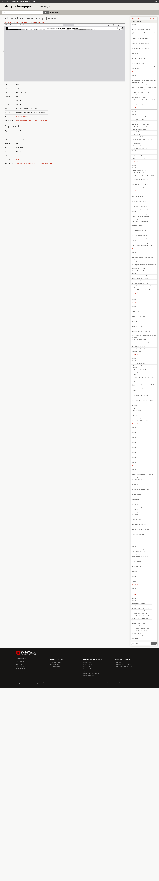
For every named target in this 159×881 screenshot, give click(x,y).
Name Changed (135, 68)
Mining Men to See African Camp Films (140, 51)
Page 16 (136, 423)
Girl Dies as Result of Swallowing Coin (140, 270)
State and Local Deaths (137, 569)
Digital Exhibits (87, 666)
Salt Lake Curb (135, 484)
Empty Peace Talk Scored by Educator (140, 280)
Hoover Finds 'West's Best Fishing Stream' (141, 268)
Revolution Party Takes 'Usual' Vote (140, 46)
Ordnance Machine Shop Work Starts (140, 124)
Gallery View (32, 22)
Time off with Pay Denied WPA (139, 36)
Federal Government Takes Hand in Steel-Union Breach (143, 176)
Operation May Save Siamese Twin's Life (141, 29)
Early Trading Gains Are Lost (138, 537)
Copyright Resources (55, 666)
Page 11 (136, 190)
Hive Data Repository (88, 675)
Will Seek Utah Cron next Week (139, 339)
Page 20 (136, 594)
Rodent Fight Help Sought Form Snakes (140, 216)
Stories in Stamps (136, 460)
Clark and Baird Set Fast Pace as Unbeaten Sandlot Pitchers (143, 378)
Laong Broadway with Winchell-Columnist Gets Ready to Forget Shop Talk (144, 264)
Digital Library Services (55, 662)
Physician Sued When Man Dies (139, 230)
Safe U (125, 683)
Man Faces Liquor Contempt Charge (140, 243)
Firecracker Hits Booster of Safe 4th (140, 623)
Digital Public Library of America (124, 666)
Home (3, 1)
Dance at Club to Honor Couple (139, 121)
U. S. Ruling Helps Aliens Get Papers (140, 559)
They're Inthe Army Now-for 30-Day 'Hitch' (141, 233)
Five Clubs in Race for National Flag (140, 370)
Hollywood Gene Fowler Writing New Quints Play (143, 275)
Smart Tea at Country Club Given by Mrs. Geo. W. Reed (143, 139)
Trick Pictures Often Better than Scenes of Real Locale (142, 258)
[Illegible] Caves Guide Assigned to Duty (141, 129)
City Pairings (134, 393)
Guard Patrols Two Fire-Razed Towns (140, 608)
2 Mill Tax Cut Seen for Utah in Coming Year (142, 245)
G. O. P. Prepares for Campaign (139, 551)
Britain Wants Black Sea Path (138, 182)
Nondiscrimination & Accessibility (113, 683)
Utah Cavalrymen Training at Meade (140, 618)
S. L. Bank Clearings (136, 561)
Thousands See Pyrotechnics (138, 625)
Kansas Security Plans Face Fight (139, 610)
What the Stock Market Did (138, 534)
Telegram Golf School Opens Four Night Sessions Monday (143, 342)
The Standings (135, 372)
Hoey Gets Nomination (137, 633)
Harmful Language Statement (28, 1)
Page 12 (136, 248)
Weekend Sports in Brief (137, 314)
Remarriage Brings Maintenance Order (141, 554)
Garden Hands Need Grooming (139, 97)
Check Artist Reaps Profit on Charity (140, 184)
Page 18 (136, 540)
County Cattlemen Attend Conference (140, 48)
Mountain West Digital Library (123, 664)
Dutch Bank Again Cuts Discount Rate (140, 529)
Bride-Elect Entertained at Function (140, 146)
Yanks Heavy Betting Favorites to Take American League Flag (143, 366)
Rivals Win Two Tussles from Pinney (140, 420)
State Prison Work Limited (138, 173)
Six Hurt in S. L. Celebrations (138, 635)
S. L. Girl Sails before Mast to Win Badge (141, 628)
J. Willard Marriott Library (22, 658)
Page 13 (136, 293)
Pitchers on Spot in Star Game (138, 363)
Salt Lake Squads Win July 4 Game (139, 348)
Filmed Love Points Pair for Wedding (140, 278)
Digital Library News (88, 671)
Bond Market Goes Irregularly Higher (140, 489)
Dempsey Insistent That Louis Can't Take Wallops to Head (143, 332)
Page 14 (136, 302)
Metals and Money (136, 517)
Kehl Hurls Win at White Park (138, 316)
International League (136, 410)
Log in (156, 1)
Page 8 (135, 71)
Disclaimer (132, 683)
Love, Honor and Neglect (137, 155)
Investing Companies (136, 494)
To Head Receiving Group (137, 143)
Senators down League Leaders (139, 418)
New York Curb (135, 504)
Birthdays (134, 240)
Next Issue (153, 18)
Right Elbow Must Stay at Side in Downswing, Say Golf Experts (144, 384)
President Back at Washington (138, 187)
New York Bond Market (137, 479)
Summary (134, 381)
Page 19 (136, 584)
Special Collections (54, 664)
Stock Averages (135, 512)
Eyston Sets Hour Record (137, 319)
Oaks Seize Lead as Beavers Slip (139, 375)
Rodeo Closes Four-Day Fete (138, 158)
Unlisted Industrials (136, 482)
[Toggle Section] (132, 71)
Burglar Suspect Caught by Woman (140, 206)
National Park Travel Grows (138, 63)
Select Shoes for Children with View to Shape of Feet (144, 87)
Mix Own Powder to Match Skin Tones (140, 92)
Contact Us (15, 1)
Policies (140, 683)
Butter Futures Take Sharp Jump (139, 527)
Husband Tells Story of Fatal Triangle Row (141, 209)
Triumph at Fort (135, 408)
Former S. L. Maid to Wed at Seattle (140, 148)
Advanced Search (55, 12)
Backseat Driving (135, 311)
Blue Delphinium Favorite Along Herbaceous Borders (144, 99)
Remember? (134, 321)
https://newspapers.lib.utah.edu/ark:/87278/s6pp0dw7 (31, 120)
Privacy (99, 683)
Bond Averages (135, 477)
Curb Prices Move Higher (137, 507)
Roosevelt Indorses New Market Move (140, 556)
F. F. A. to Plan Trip (136, 131)
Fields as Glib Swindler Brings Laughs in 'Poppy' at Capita (143, 286)
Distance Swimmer (136, 413)
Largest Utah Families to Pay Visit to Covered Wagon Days (144, 32)
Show (17, 159)
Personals (134, 153)
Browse (9, 1)
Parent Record (41, 22)
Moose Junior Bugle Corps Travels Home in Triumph (144, 66)
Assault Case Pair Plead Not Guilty (139, 204)
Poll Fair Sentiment (136, 134)
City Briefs (134, 620)
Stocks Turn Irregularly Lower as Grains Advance (143, 474)
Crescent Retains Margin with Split (139, 329)
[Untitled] (134, 24)
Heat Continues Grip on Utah (138, 58)
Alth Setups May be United (138, 199)
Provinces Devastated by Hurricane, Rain (141, 615)
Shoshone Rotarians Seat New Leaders (140, 102)
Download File (9, 22)
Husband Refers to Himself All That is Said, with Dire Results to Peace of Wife (144, 81)
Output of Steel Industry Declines (139, 524)
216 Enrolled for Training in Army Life (140, 214)
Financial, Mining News (137, 566)
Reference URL (23, 22)
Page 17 (136, 465)
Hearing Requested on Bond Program (140, 238)
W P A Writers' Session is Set (138, 27)
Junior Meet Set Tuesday (137, 388)
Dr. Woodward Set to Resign (138, 549)
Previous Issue (136, 18)
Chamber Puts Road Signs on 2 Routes (140, 126)
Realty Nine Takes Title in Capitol (139, 324)
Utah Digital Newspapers (89, 664)
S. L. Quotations (135, 509)
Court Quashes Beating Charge (139, 201)
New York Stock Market (137, 514)
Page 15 (136, 354)
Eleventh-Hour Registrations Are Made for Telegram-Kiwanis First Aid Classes (144, 224)
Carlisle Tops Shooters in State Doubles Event (142, 400)
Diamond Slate (135, 405)
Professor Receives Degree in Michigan (141, 613)
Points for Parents (136, 94)
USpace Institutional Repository (91, 673)
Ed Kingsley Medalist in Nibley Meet (140, 395)
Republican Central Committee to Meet (141, 89)
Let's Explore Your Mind (137, 136)
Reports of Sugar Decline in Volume (140, 38)
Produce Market (135, 492)
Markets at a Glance (136, 519)
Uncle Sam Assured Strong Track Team (141, 346)
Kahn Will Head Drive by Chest (139, 170)
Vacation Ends (135, 53)
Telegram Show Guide (137, 261)
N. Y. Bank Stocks (136, 502)
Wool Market (135, 564)
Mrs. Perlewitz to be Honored (138, 119)
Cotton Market (135, 487)
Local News (134, 571)
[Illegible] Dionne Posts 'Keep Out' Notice (141, 41)
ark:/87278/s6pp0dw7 (22, 116)
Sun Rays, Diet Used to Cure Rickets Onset (141, 104)
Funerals (134, 581)
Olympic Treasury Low (137, 326)
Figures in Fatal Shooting (137, 196)
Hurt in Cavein (135, 638)
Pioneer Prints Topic (136, 228)
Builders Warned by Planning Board (140, 221)
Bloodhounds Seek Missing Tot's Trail (140, 179)
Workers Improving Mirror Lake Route (140, 43)
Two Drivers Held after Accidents (139, 235)
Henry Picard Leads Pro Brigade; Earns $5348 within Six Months (144, 336)
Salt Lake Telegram (43, 6)
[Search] (46, 12)
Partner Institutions (121, 662)
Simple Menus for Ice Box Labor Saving (141, 84)
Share (16, 22)
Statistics (134, 574)
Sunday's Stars (135, 415)
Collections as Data (88, 669)
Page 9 (135, 107)
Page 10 (136, 161)
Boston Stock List (135, 499)
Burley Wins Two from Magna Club (140, 403)
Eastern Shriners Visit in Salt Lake (139, 605)
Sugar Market (135, 497)
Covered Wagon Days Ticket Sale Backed (141, 219)
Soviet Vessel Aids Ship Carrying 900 (140, 283)
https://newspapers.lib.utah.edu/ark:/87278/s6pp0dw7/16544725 (35, 163)
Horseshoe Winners (136, 351)
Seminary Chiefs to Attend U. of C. (139, 630)
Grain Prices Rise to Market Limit (139, 522)
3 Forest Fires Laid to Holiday (138, 61)
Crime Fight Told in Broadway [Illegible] (141, 290)
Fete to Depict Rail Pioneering (138, 603)
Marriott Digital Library (88, 662)
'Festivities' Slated (136, 56)
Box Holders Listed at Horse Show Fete (140, 116)
